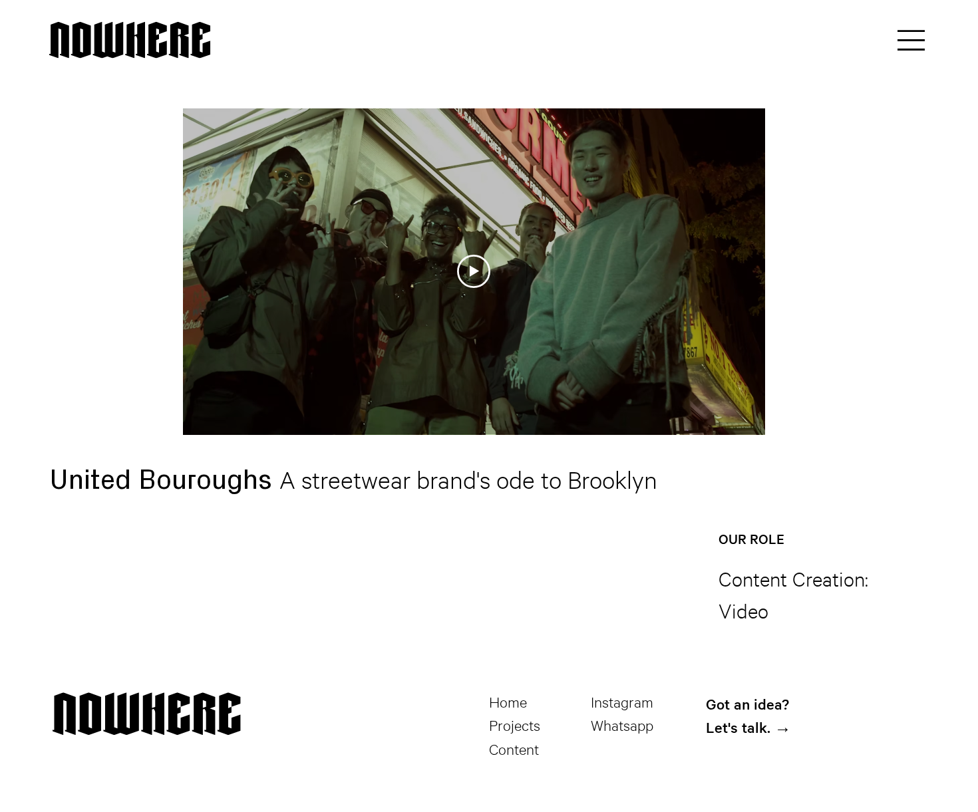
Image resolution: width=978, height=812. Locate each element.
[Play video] (473, 271)
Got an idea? (747, 703)
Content (514, 749)
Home (508, 701)
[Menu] (912, 40)
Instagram (622, 701)
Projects (514, 725)
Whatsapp (622, 725)
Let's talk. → (748, 727)
